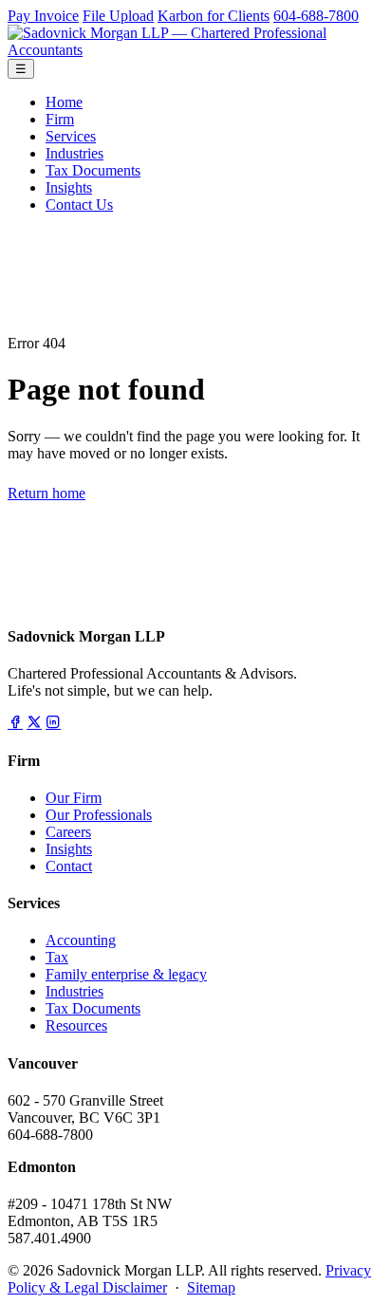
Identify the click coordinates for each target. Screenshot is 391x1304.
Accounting (81, 940)
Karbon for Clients (214, 16)
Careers (68, 832)
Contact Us (79, 204)
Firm (60, 119)
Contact (69, 866)
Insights (69, 187)
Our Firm (74, 798)
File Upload (118, 16)
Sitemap (211, 1287)
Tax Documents (93, 170)
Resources (76, 1025)
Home (64, 102)
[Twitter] (34, 723)
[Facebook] (15, 723)
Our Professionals (99, 815)
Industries (74, 153)
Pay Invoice (43, 16)
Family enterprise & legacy (126, 974)
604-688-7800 (316, 16)
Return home (46, 493)
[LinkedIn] (53, 723)
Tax (57, 957)
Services (71, 136)
